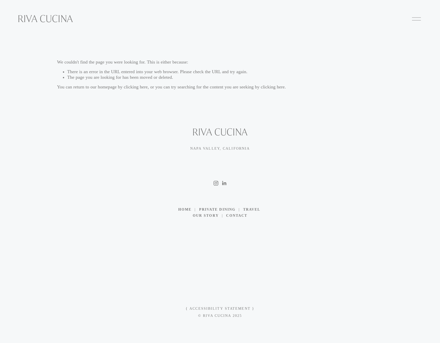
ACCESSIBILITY (206, 308)
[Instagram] (215, 183)
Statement (238, 308)
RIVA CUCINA (45, 19)
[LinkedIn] (224, 183)
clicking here (136, 86)
